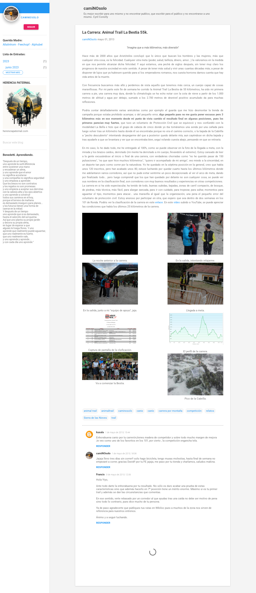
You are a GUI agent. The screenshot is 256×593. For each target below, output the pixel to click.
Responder (103, 446)
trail (113, 417)
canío (151, 410)
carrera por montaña (170, 410)
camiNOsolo (95, 8)
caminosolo (125, 410)
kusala (100, 432)
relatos (210, 410)
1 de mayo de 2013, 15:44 (117, 432)
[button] (221, 32)
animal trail (90, 410)
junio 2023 (12, 67)
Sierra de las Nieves (95, 417)
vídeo (177, 202)
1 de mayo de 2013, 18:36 (124, 453)
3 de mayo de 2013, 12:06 (118, 474)
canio (140, 410)
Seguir (31, 27)
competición (194, 410)
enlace (159, 202)
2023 (6, 61)
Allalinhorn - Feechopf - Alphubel (22, 44)
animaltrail (107, 410)
